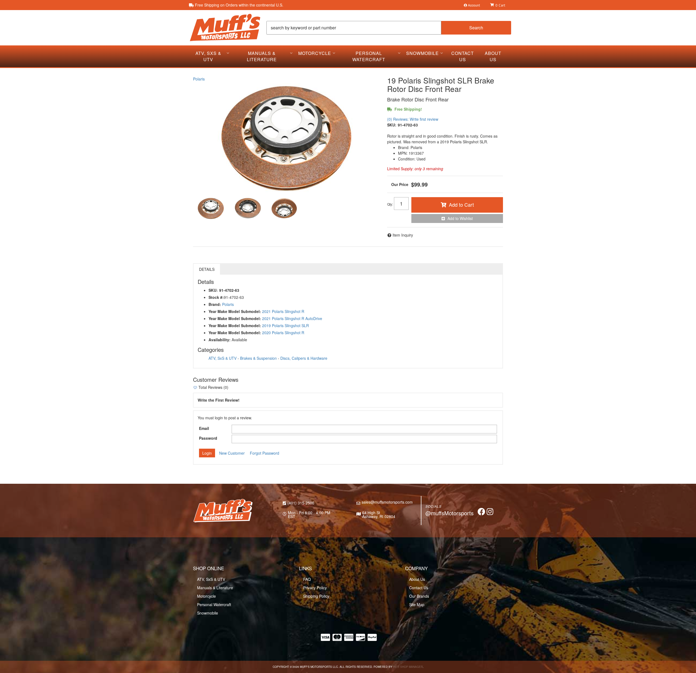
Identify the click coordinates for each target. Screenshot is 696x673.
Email (204, 428)
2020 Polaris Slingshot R (283, 332)
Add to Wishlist (460, 218)
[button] (388, 28)
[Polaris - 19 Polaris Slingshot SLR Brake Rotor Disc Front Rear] (286, 137)
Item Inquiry (403, 235)
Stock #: (216, 297)
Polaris (199, 79)
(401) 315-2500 (300, 502)
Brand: (215, 304)
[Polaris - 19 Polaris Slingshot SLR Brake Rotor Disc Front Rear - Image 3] (283, 208)
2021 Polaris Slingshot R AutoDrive (292, 318)
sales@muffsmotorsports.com (387, 502)
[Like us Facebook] (481, 513)
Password (208, 438)
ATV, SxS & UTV (223, 358)
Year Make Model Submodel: (235, 311)
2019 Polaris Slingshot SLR (285, 325)
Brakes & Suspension (258, 358)
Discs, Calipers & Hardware (303, 358)
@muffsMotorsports (449, 513)
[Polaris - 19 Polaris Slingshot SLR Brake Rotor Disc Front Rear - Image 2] (247, 208)
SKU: (391, 125)
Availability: (220, 339)
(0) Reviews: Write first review (412, 119)
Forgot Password (264, 453)
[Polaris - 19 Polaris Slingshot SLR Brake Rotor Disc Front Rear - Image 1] (210, 208)
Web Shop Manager (408, 667)
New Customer (232, 453)
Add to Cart (461, 204)
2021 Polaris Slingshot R (283, 311)
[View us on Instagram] (490, 513)
